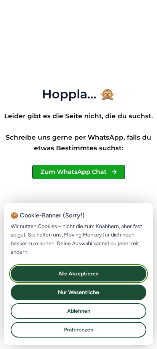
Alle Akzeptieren (78, 273)
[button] (78, 172)
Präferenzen (78, 329)
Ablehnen (78, 311)
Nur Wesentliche (78, 292)
